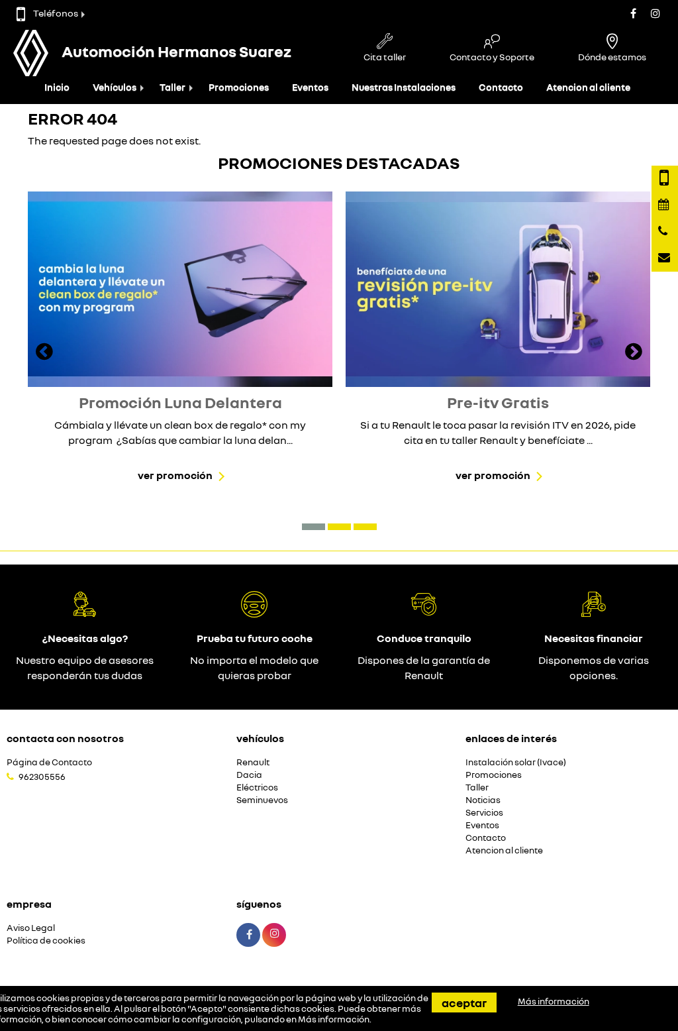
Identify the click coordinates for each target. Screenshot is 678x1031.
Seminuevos (262, 800)
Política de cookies (46, 941)
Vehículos (114, 87)
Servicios (484, 813)
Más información (333, 1019)
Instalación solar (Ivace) (515, 762)
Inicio (57, 87)
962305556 (42, 776)
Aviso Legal (31, 928)
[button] (313, 526)
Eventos (310, 87)
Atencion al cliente (588, 87)
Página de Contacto (49, 762)
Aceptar (464, 1002)
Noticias (483, 800)
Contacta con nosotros (65, 738)
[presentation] (44, 353)
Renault (252, 762)
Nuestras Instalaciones (404, 87)
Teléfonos (55, 13)
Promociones (239, 87)
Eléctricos (257, 787)
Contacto (501, 87)
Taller (172, 87)
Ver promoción (175, 475)
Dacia (249, 775)
